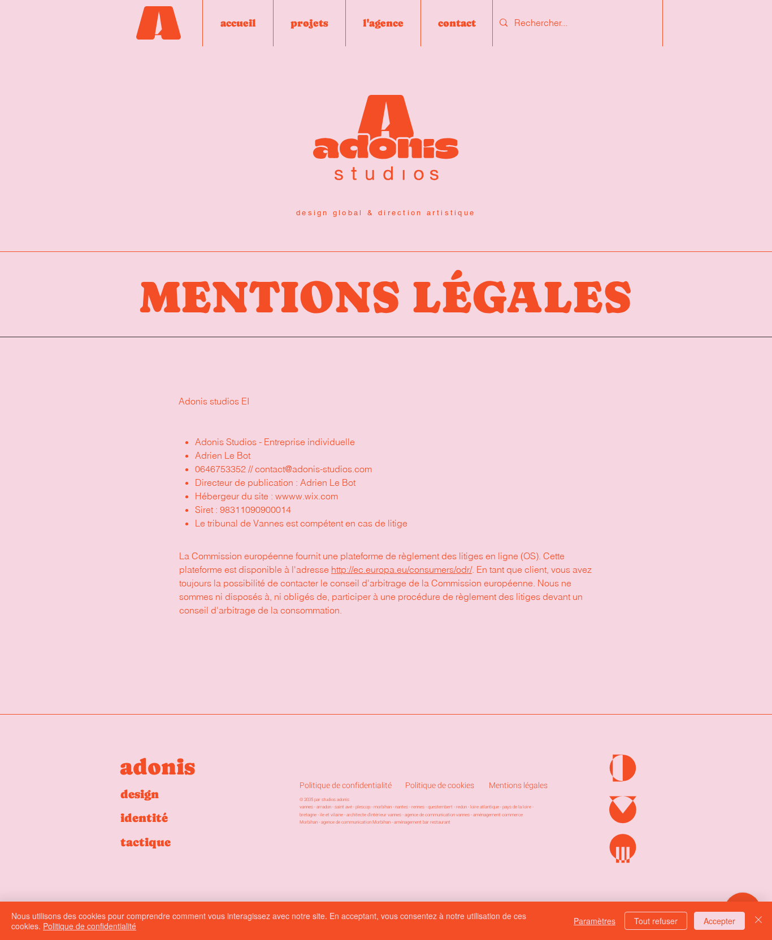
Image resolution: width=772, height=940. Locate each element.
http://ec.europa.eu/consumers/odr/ (401, 569)
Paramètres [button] (594, 920)
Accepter (719, 920)
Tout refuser (656, 920)
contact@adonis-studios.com (313, 469)
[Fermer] (758, 921)
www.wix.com (310, 496)
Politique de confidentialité (89, 926)
